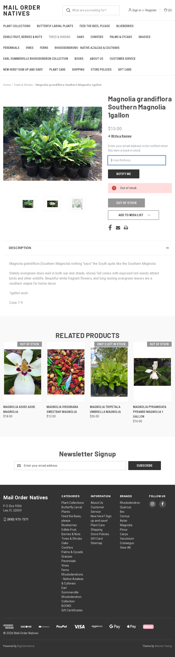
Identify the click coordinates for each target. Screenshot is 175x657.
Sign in (136, 10)
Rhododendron (130, 502)
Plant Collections (17, 26)
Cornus (125, 516)
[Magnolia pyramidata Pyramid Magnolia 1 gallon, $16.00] (152, 371)
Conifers (96, 37)
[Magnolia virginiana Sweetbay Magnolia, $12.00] (66, 371)
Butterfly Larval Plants (55, 26)
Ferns (44, 48)
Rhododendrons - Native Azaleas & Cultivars (87, 48)
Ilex (122, 511)
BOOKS (78, 58)
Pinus (123, 529)
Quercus (125, 507)
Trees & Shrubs (59, 37)
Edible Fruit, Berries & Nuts (22, 37)
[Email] (118, 228)
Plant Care (57, 69)
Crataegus (127, 543)
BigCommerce (25, 646)
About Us (96, 58)
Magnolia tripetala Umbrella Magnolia (105, 409)
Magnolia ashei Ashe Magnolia (19, 409)
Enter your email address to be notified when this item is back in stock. (138, 148)
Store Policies (101, 69)
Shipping (78, 69)
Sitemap (96, 543)
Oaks (80, 37)
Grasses (144, 37)
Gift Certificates (72, 610)
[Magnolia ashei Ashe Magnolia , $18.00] (22, 371)
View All (125, 547)
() (169, 10)
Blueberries (125, 26)
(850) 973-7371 (18, 519)
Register (151, 10)
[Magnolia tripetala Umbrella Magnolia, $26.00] (109, 371)
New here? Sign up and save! (23, 69)
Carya (124, 534)
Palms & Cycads (121, 37)
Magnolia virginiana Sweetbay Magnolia (62, 409)
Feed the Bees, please (95, 26)
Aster (123, 520)
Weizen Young (163, 646)
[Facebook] (110, 228)
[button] (119, 136)
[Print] (126, 228)
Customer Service (123, 58)
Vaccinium (127, 538)
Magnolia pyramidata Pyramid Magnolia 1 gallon (149, 411)
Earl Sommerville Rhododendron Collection (35, 58)
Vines (30, 48)
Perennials (11, 48)
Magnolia (126, 525)
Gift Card (124, 69)
